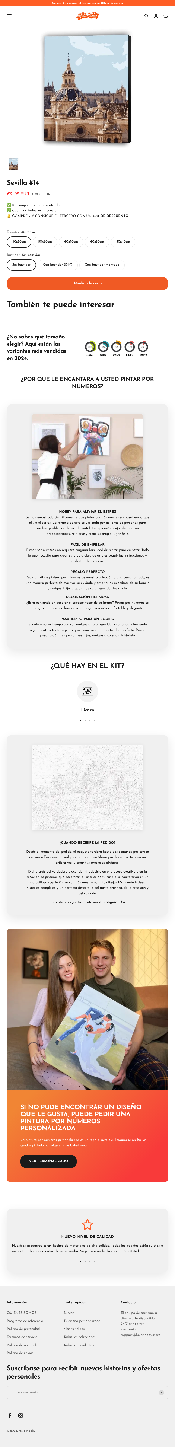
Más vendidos (74, 1329)
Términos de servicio (22, 1337)
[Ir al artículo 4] (94, 720)
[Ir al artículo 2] (85, 720)
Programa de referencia (25, 1321)
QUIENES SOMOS (21, 1313)
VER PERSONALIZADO (48, 1161)
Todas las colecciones (80, 1337)
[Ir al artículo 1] (13, 164)
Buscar (69, 1313)
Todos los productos (79, 1345)
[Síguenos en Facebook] (10, 1415)
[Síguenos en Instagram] (20, 1415)
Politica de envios (20, 1353)
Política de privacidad (23, 1329)
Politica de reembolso (23, 1345)
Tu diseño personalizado (82, 1321)
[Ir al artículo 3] (89, 720)
